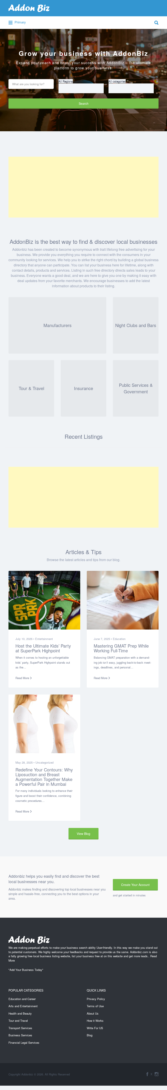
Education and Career (22, 999)
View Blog (83, 833)
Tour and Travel (18, 1021)
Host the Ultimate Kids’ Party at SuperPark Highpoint (43, 648)
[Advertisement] (83, 187)
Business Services (20, 1035)
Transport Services (20, 1028)
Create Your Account (135, 884)
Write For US (95, 1028)
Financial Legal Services (23, 1042)
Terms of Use (95, 1006)
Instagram (157, 1074)
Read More (22, 678)
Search (84, 103)
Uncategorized (44, 762)
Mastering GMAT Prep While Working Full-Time (121, 648)
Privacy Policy (96, 999)
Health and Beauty (20, 1013)
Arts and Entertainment (23, 1006)
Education (119, 639)
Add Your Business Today (26, 970)
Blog (89, 1035)
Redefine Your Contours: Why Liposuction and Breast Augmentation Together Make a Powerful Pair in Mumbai (44, 776)
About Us (93, 1013)
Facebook (147, 1074)
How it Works (95, 1021)
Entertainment (44, 639)
